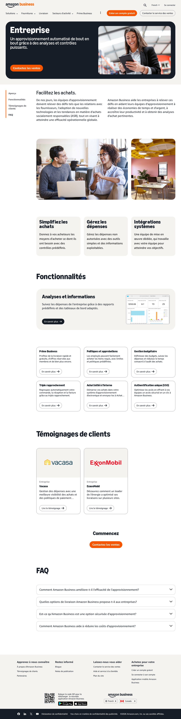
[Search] (145, 5)
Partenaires (22, 675)
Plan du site (98, 675)
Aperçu (12, 93)
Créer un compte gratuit (122, 13)
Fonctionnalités (16, 99)
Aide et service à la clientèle (105, 671)
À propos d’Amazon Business (29, 666)
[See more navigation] (100, 12)
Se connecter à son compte (143, 674)
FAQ (10, 114)
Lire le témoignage (51, 508)
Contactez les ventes (26, 68)
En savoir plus (51, 321)
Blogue (58, 666)
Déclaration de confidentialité (55, 714)
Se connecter (169, 5)
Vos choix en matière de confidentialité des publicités (94, 714)
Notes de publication (64, 671)
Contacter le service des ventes (157, 13)
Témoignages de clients (17, 107)
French (154, 5)
